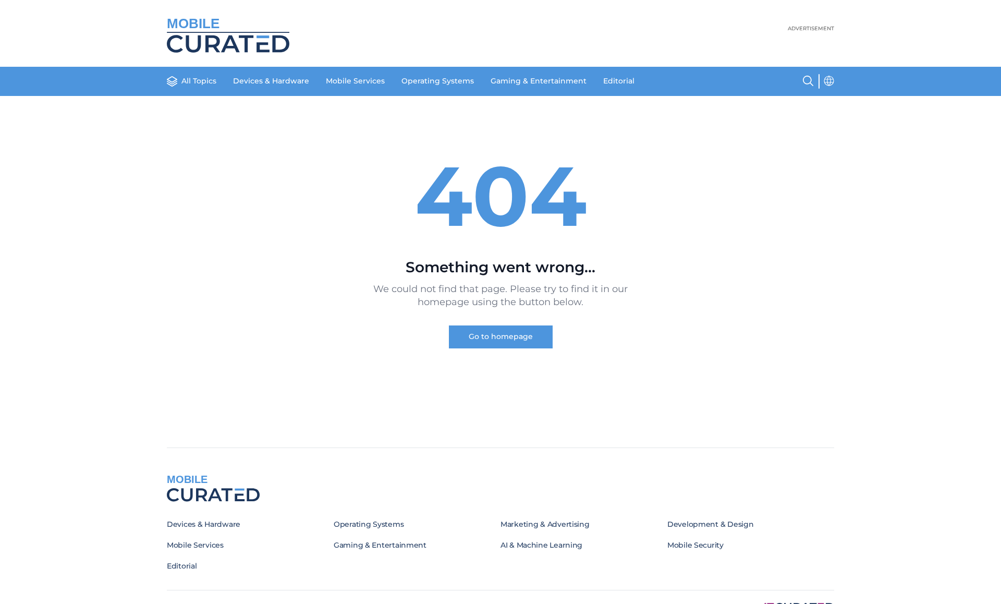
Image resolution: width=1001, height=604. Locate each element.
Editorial (618, 81)
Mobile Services (355, 81)
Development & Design (710, 524)
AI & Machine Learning (541, 545)
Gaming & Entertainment (539, 81)
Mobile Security (695, 545)
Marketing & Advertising (545, 524)
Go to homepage (501, 336)
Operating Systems (437, 81)
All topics (198, 81)
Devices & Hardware (271, 81)
